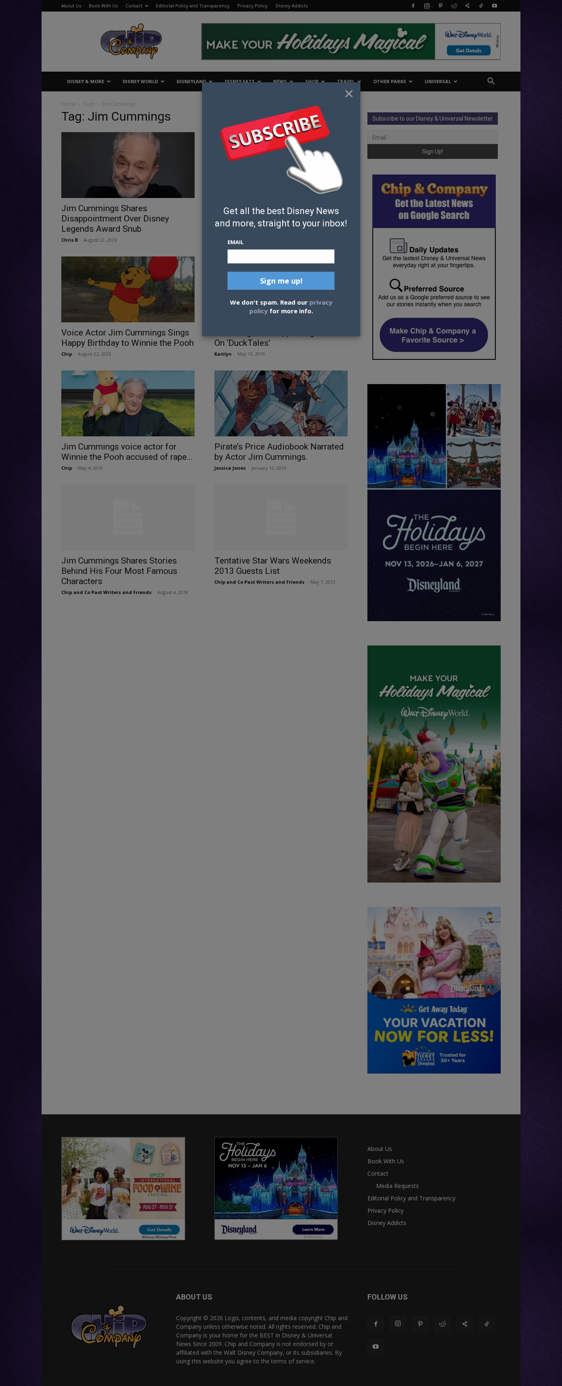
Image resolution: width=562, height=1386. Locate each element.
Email (236, 242)
